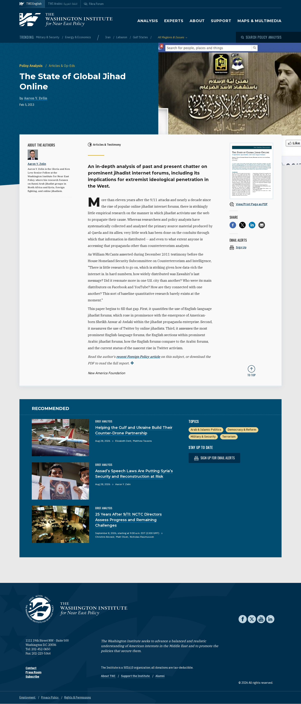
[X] (242, 225)
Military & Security (48, 37)
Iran (108, 37)
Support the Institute (135, 676)
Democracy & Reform (242, 429)
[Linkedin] (252, 225)
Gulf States (140, 37)
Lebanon (122, 37)
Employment (27, 697)
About (197, 21)
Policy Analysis (31, 66)
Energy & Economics (78, 37)
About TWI (108, 676)
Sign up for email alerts (217, 457)
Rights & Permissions (77, 697)
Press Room (33, 672)
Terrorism (228, 436)
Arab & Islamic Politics (206, 429)
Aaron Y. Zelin (35, 98)
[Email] (261, 225)
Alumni (160, 676)
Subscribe (32, 676)
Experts (173, 21)
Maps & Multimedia (260, 21)
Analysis (147, 21)
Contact (31, 668)
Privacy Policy (50, 697)
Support (221, 21)
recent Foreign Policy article (138, 357)
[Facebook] (233, 225)
